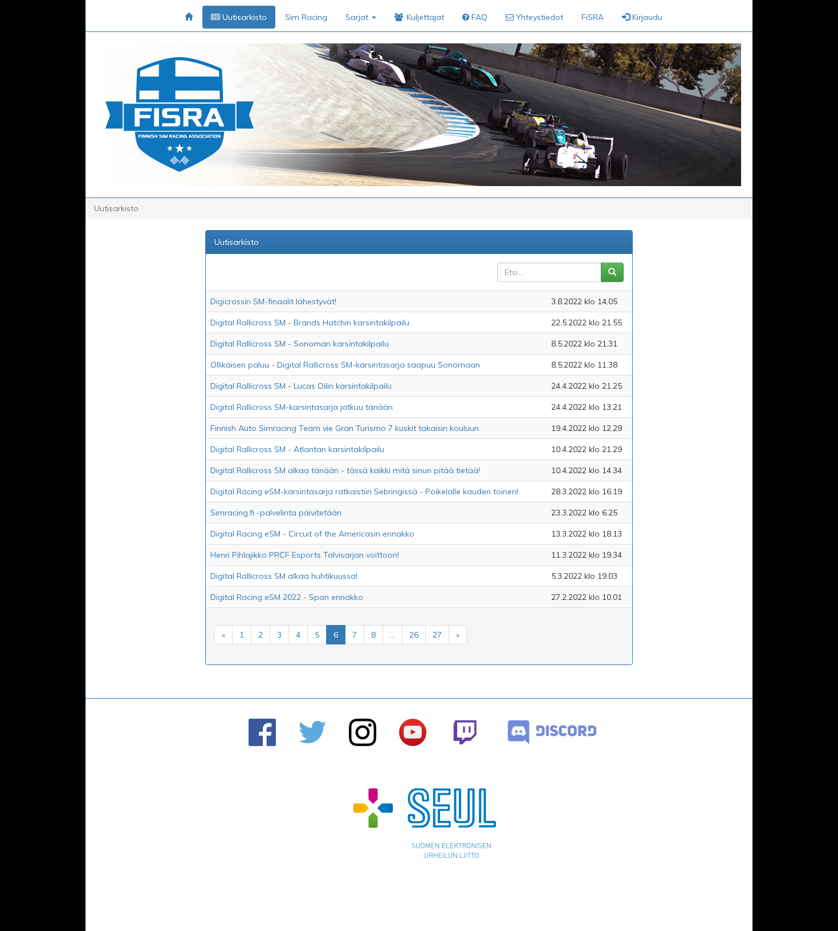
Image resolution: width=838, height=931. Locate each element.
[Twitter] (312, 732)
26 (413, 635)
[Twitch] (465, 732)
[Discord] (552, 732)
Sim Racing (306, 17)
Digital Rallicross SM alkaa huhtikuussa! (283, 576)
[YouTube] (412, 732)
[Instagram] (362, 732)
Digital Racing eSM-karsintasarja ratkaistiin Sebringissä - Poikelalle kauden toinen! (364, 491)
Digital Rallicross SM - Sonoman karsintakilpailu (299, 343)
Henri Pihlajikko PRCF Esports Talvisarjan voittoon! (304, 555)
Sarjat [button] (358, 17)
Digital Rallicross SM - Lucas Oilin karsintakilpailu (301, 386)
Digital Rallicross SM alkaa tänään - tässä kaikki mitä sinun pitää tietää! (345, 470)
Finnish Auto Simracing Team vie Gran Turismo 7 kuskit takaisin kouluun (344, 428)
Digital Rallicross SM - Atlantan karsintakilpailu (297, 449)
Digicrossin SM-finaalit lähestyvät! (273, 301)
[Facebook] (262, 732)
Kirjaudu (646, 17)
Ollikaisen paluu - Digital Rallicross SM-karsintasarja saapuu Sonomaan (345, 365)
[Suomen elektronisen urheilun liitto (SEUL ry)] (424, 825)
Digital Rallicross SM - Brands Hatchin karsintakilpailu (309, 322)
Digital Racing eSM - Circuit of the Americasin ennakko (312, 534)
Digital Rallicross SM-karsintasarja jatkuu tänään (301, 407)
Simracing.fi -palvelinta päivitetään (275, 512)
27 (437, 635)
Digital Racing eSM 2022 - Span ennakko (286, 597)
